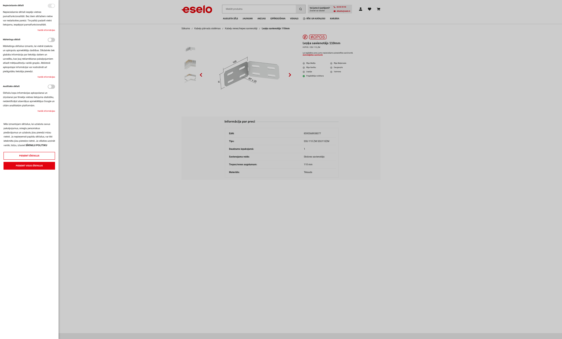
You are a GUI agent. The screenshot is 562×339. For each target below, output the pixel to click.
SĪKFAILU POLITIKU (36, 145)
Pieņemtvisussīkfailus (29, 166)
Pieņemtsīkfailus (29, 156)
